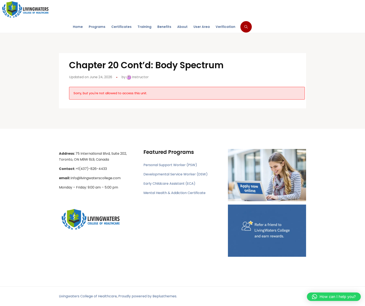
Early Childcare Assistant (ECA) (169, 183)
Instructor (140, 77)
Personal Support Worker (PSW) (170, 165)
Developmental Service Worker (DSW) (175, 174)
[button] (334, 296)
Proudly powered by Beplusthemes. (147, 296)
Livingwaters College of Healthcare (88, 296)
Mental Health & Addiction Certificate (174, 192)
